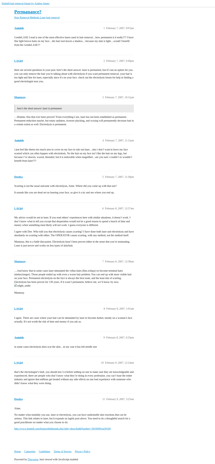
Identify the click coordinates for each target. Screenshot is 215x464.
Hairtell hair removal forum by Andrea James (25, 3)
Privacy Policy (82, 451)
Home (17, 451)
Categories (29, 451)
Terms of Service (63, 451)
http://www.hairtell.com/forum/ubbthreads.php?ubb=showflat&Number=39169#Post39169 (62, 428)
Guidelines (44, 451)
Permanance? (27, 11)
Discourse (33, 459)
